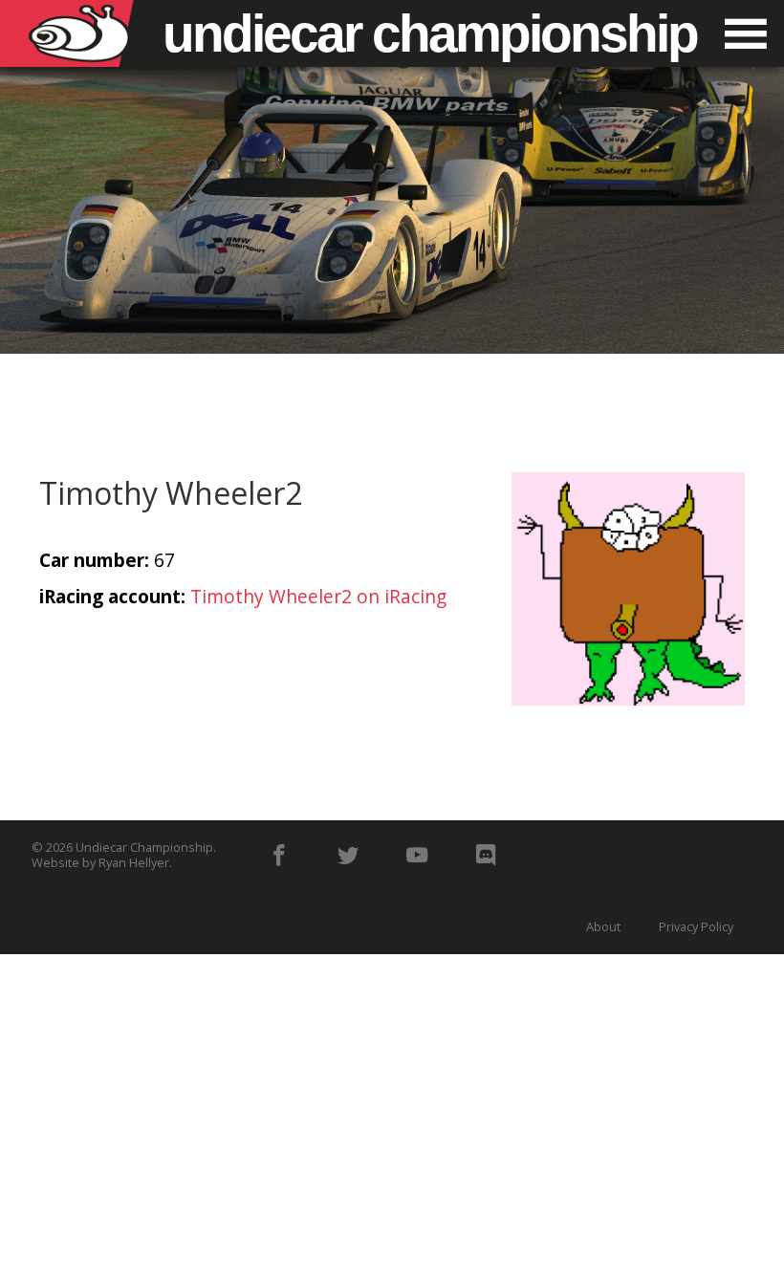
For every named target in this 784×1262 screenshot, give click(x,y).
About (603, 926)
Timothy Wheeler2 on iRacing (318, 596)
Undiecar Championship (144, 847)
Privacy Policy (696, 926)
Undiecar (430, 33)
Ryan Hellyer (133, 862)
